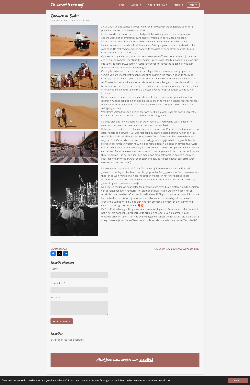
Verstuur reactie (61, 321)
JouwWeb (146, 359)
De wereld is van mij (66, 5)
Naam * (54, 268)
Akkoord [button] (238, 380)
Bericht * (55, 297)
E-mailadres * (57, 283)
